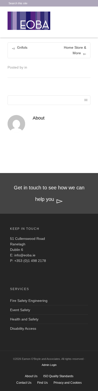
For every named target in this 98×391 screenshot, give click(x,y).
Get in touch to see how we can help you (49, 193)
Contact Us (23, 382)
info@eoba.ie (24, 255)
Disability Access (23, 328)
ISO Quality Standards (58, 376)
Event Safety (20, 310)
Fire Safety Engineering (28, 301)
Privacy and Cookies (68, 382)
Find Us (42, 382)
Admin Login (49, 364)
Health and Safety (24, 319)
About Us (31, 376)
